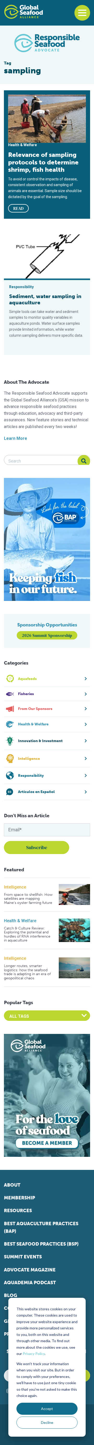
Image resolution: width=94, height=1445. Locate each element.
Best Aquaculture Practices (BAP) (41, 1227)
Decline (47, 1422)
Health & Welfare (20, 920)
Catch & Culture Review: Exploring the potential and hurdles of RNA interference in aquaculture (27, 934)
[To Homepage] (23, 11)
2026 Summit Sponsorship (47, 635)
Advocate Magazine (30, 1270)
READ (18, 208)
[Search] (84, 461)
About (12, 1185)
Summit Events (23, 1257)
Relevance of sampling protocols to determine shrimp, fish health (43, 162)
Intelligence (15, 887)
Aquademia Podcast (30, 1283)
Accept (47, 1408)
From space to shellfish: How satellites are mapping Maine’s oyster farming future (28, 899)
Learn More (15, 438)
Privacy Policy (34, 1353)
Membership (19, 1198)
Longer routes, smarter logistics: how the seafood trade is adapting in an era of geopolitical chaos (27, 972)
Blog (10, 1295)
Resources (18, 1210)
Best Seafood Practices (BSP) (41, 1244)
